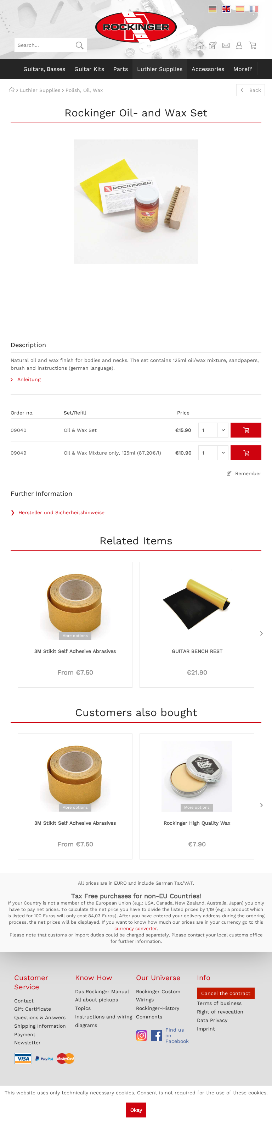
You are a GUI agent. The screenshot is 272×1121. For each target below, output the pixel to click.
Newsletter (27, 1042)
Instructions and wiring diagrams (103, 1021)
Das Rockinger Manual (102, 991)
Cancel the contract (225, 993)
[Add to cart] (246, 430)
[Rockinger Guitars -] (199, 45)
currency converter (135, 928)
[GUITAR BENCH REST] (196, 604)
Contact (24, 1001)
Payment (24, 1034)
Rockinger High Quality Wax (197, 823)
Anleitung (28, 379)
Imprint (206, 1029)
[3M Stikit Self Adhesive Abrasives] (75, 604)
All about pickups (96, 999)
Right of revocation (220, 1012)
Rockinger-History (157, 1008)
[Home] (11, 90)
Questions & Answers (40, 1017)
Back (255, 90)
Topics (83, 1008)
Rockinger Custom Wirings (158, 996)
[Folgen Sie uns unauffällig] (141, 1035)
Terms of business (219, 1003)
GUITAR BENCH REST (197, 651)
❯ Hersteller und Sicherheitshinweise (57, 512)
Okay (136, 1110)
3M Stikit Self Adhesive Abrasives (75, 651)
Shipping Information (40, 1026)
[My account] (239, 45)
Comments (149, 1017)
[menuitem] (50, 45)
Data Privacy (212, 1020)
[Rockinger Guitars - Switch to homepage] (136, 27)
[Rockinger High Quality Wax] (196, 775)
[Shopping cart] (252, 45)
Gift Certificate (32, 1009)
